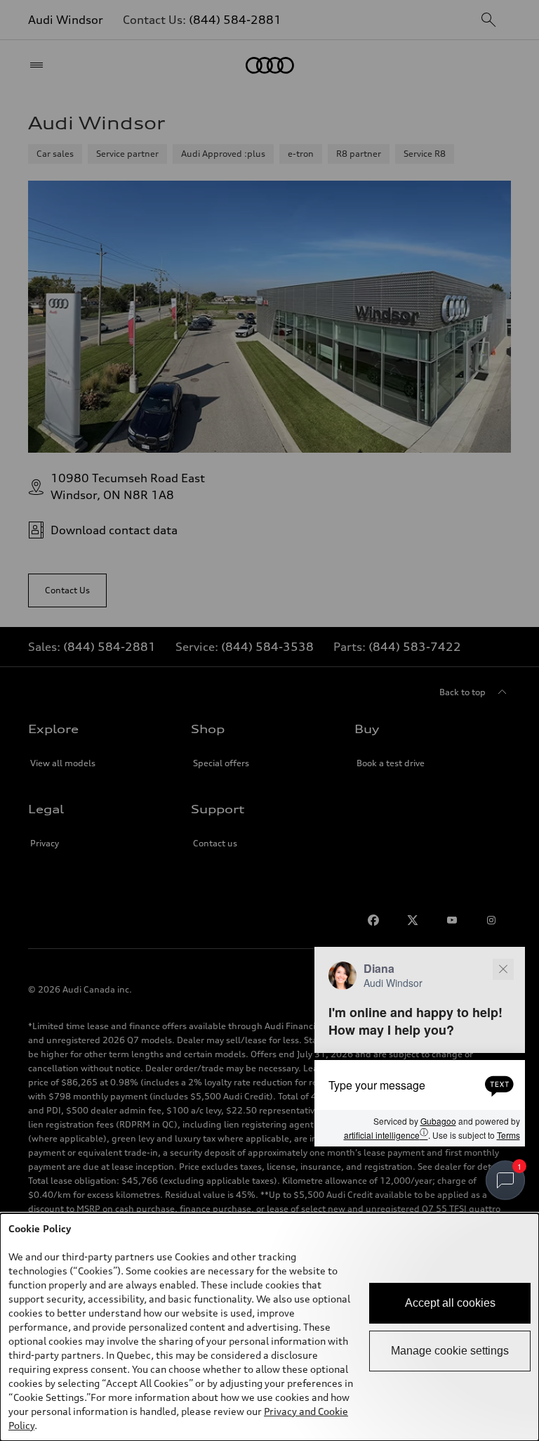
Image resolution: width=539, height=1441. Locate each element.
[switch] (505, 1180)
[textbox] (419, 1084)
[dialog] (269, 1327)
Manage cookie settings (450, 1351)
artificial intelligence (386, 1134)
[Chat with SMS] (499, 1084)
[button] (419, 1046)
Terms (508, 1135)
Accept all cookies (450, 1303)
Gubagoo (438, 1121)
